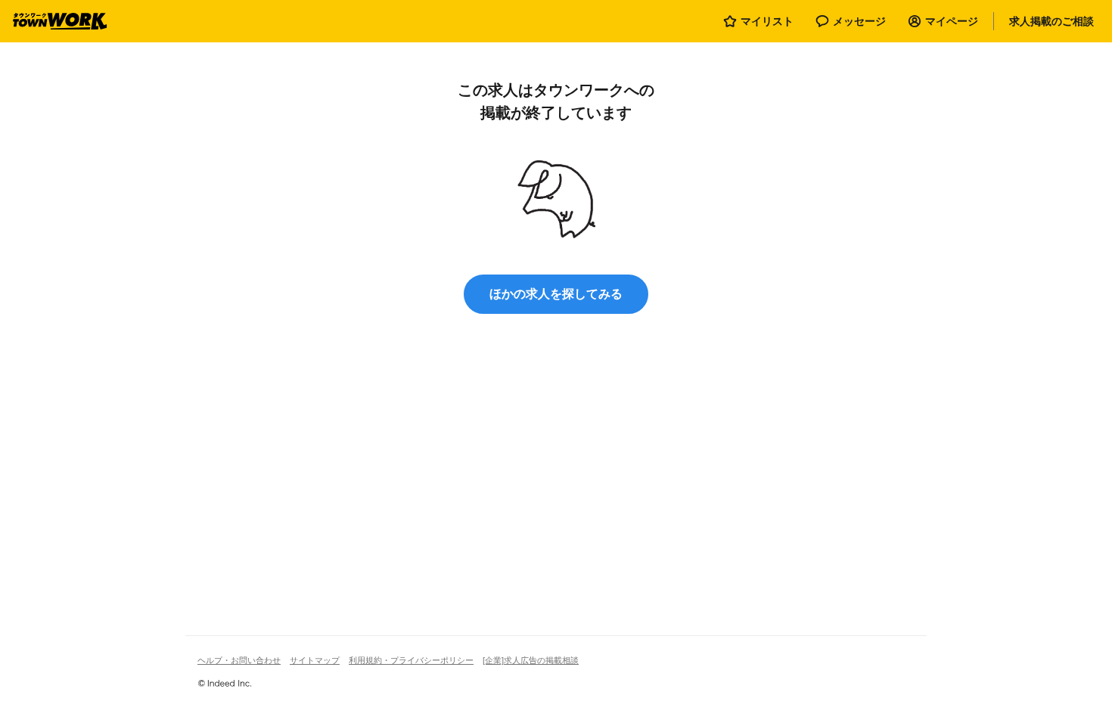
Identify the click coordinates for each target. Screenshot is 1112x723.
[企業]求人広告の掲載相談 (531, 660)
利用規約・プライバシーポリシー (411, 660)
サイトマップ (315, 660)
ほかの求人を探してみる (556, 293)
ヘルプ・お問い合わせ (239, 660)
